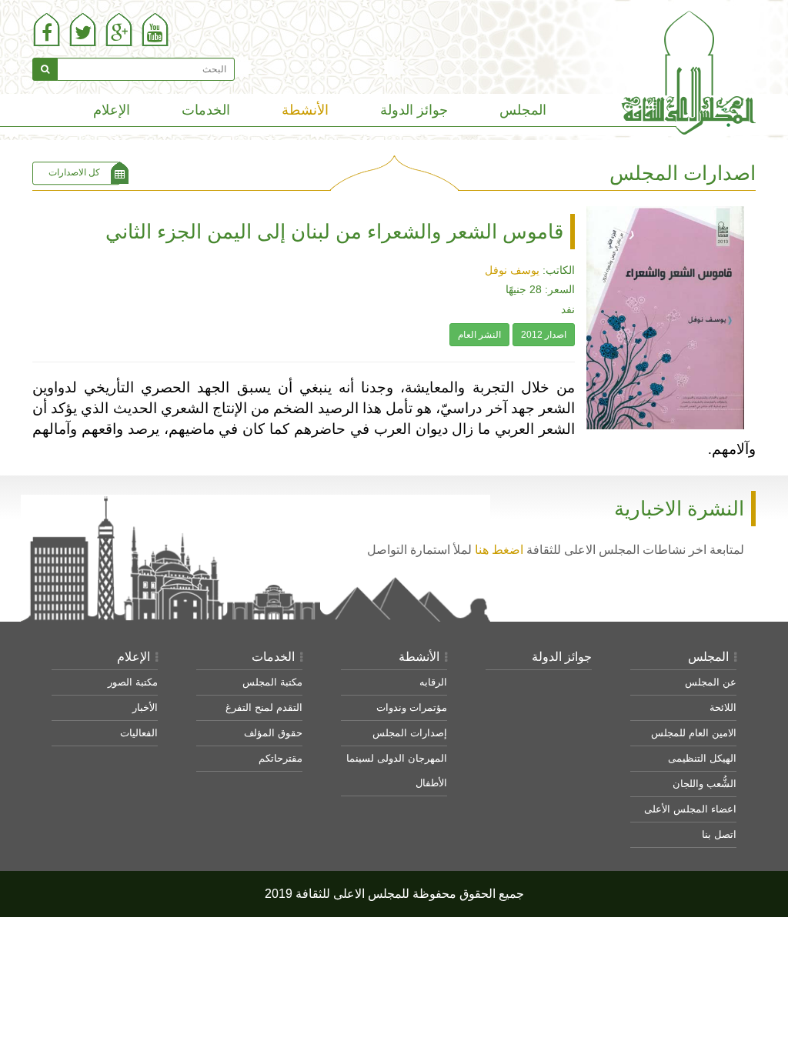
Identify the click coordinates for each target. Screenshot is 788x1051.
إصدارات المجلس (409, 733)
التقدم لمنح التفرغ (263, 707)
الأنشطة (305, 110)
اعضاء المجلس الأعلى (690, 809)
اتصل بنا (719, 834)
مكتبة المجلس (272, 682)
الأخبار (145, 707)
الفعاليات (139, 733)
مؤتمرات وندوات (411, 707)
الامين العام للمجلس (693, 733)
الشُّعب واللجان (704, 783)
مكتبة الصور (133, 682)
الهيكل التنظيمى (702, 758)
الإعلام (111, 110)
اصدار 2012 (543, 334)
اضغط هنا (499, 549)
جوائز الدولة (414, 110)
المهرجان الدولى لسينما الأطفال (396, 770)
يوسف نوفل (512, 270)
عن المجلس (710, 682)
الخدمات (206, 110)
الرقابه (433, 682)
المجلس (522, 110)
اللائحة (723, 707)
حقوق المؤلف (273, 733)
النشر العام (479, 334)
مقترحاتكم (280, 758)
